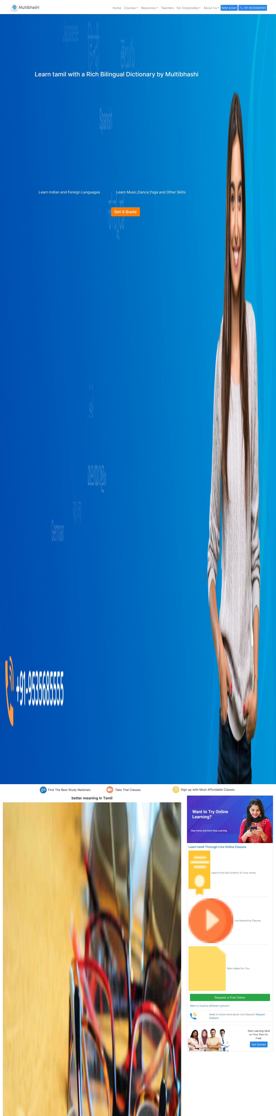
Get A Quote (125, 212)
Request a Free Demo (230, 997)
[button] (131, 8)
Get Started (259, 1044)
